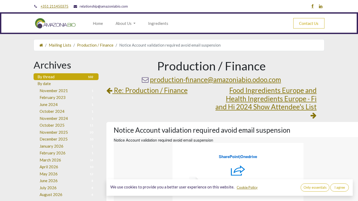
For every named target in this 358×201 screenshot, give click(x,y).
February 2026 (66, 152)
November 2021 (66, 90)
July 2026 (66, 187)
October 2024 (66, 111)
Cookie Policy (247, 187)
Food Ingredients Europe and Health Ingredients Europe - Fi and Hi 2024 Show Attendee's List (266, 98)
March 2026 (66, 160)
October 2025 (66, 125)
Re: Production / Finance (150, 90)
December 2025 (66, 139)
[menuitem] (97, 23)
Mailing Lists (60, 45)
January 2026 (66, 146)
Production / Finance (95, 45)
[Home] (41, 45)
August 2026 (66, 194)
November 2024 (66, 118)
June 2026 (66, 180)
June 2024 (66, 104)
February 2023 (66, 97)
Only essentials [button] (315, 187)
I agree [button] (339, 187)
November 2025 (66, 132)
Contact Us (308, 23)
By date (44, 83)
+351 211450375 (54, 6)
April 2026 (66, 166)
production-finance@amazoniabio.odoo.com (215, 79)
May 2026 (66, 173)
